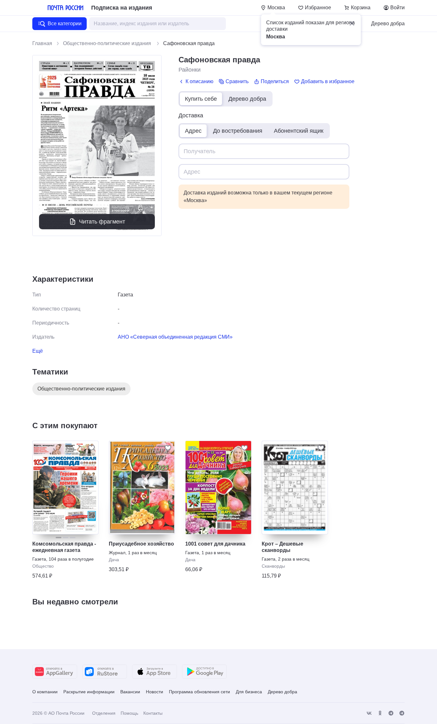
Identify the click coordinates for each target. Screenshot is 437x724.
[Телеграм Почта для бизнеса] (401, 713)
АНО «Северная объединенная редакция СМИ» (175, 337)
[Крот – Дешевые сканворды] (295, 487)
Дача (114, 559)
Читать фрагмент (102, 221)
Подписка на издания (121, 7)
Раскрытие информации (89, 691)
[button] (352, 23)
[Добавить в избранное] (91, 447)
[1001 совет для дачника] (218, 487)
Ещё (37, 351)
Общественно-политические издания (107, 43)
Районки (190, 70)
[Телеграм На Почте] (390, 713)
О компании (45, 691)
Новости (154, 691)
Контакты (153, 713)
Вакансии (130, 691)
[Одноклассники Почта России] (380, 713)
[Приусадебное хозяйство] (142, 487)
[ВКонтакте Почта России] (369, 713)
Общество (43, 566)
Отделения (103, 713)
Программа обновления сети (199, 691)
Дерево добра (388, 23)
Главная (42, 43)
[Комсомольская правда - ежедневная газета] (65, 487)
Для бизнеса (249, 691)
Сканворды (273, 566)
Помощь (129, 713)
